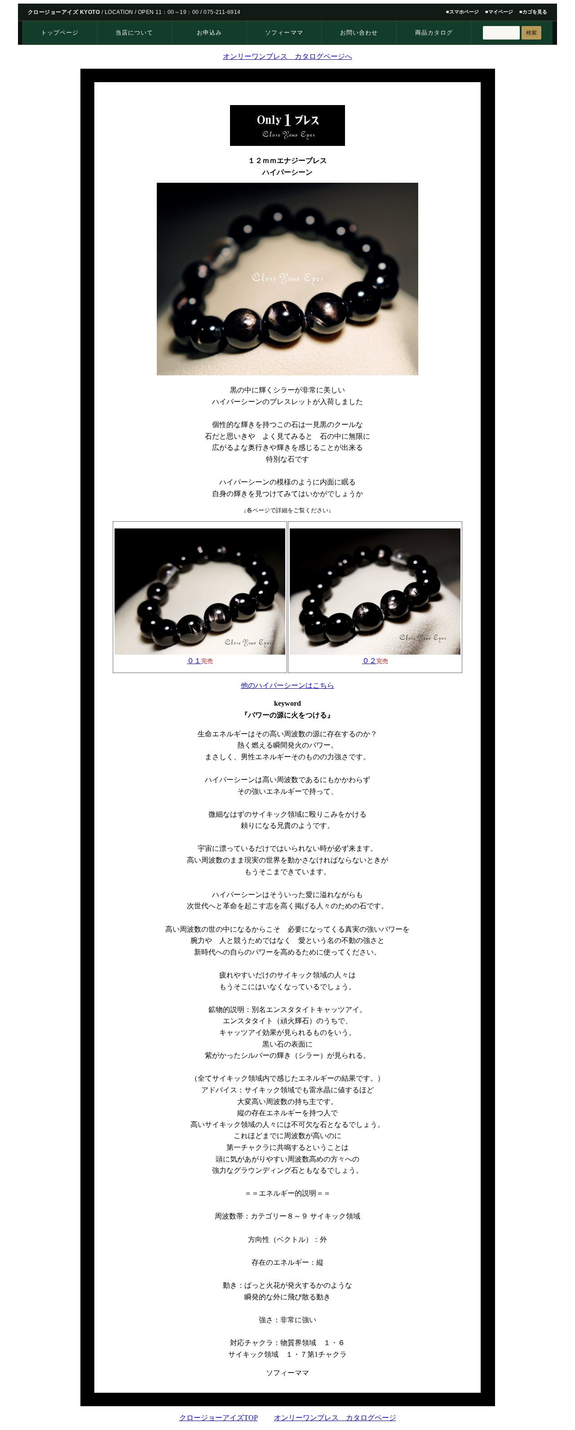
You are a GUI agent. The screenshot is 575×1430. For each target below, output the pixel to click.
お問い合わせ (359, 32)
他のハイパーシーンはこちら (287, 685)
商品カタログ (434, 32)
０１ (194, 660)
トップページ (60, 32)
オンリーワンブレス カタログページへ (287, 56)
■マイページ (499, 11)
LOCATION (119, 12)
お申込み (209, 32)
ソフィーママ (284, 32)
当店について (134, 32)
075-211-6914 (222, 12)
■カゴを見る (533, 11)
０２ (369, 660)
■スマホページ (462, 11)
